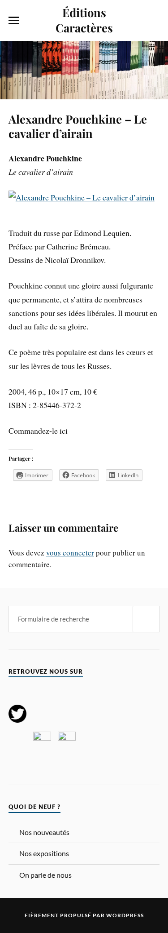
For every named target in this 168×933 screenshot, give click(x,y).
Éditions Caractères (84, 19)
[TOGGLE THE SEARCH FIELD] (154, 21)
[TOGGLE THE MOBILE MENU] (14, 21)
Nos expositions (44, 853)
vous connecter (70, 552)
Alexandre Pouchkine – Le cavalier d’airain (78, 126)
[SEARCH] (146, 619)
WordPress (125, 915)
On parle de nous (45, 875)
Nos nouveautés (44, 832)
